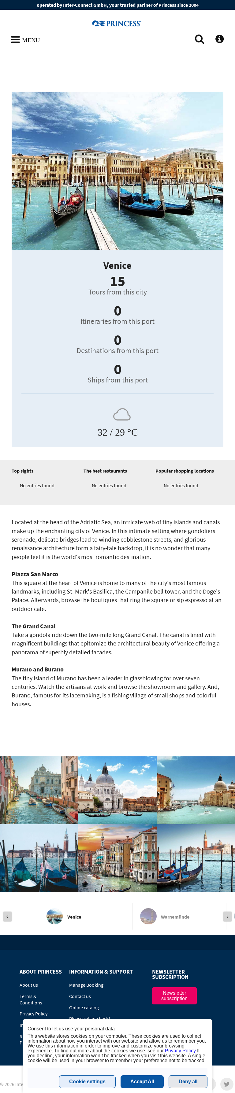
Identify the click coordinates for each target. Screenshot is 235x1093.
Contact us (80, 996)
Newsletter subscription (174, 995)
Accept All (142, 1081)
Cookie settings (87, 1081)
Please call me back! (89, 1018)
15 (117, 281)
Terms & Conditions (31, 999)
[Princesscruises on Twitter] (226, 1084)
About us (29, 985)
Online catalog (84, 1007)
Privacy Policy (33, 1014)
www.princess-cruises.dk (117, 23)
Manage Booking (86, 985)
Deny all (188, 1081)
